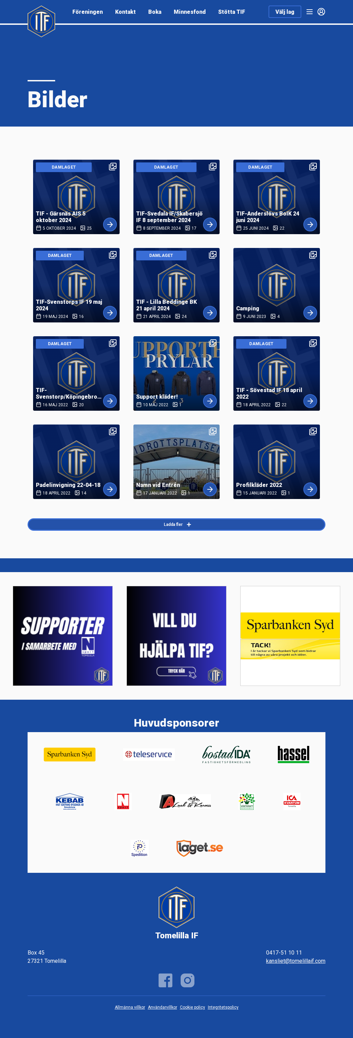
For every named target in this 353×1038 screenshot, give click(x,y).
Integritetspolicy (223, 1007)
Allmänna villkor (130, 1007)
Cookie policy (192, 1007)
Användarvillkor (162, 1007)
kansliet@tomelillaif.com (295, 961)
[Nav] (309, 12)
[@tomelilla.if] (187, 980)
